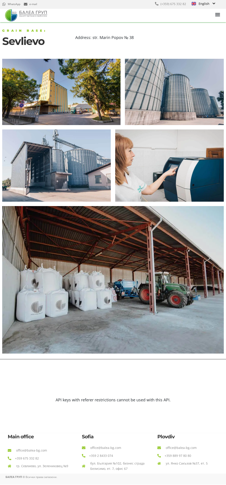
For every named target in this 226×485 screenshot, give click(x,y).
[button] (218, 14)
